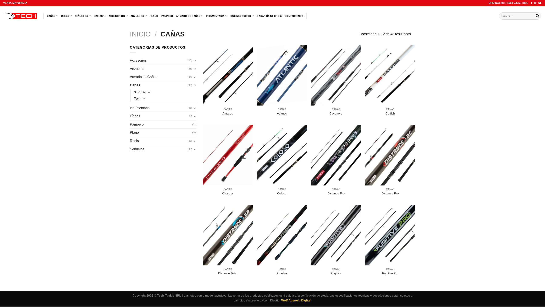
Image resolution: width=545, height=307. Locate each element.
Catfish (390, 113)
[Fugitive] (336, 235)
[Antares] (228, 75)
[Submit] (537, 16)
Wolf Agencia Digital (296, 300)
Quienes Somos (240, 16)
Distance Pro (336, 193)
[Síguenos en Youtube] (539, 3)
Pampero (167, 16)
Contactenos (294, 16)
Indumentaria (215, 16)
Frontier (282, 273)
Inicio (140, 34)
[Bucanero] (336, 75)
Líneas (98, 16)
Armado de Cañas (188, 16)
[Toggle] (194, 60)
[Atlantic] (282, 75)
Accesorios (117, 16)
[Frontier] (282, 235)
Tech (137, 98)
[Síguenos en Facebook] (531, 3)
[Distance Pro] (336, 155)
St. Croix (139, 92)
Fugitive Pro (390, 273)
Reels (65, 16)
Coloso (282, 193)
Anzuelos (137, 16)
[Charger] (228, 155)
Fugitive (336, 273)
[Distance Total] (228, 235)
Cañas (51, 16)
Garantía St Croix (269, 16)
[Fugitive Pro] (390, 235)
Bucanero (336, 113)
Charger (227, 193)
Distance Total (227, 273)
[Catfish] (390, 75)
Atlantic (282, 113)
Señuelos (81, 16)
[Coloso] (282, 155)
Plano (154, 16)
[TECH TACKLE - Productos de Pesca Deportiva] (20, 16)
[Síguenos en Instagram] (535, 3)
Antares (227, 113)
